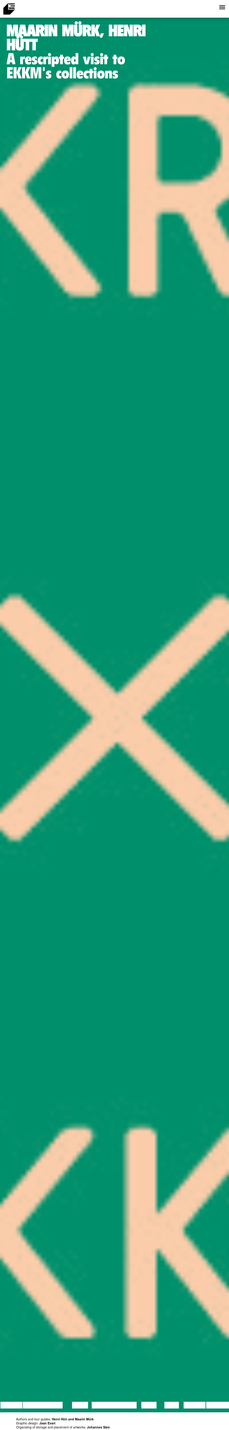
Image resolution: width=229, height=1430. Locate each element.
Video (171, 1405)
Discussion (37, 1405)
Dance (80, 1405)
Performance (110, 1405)
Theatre (126, 1405)
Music (149, 1405)
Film (57, 1405)
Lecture (11, 1405)
